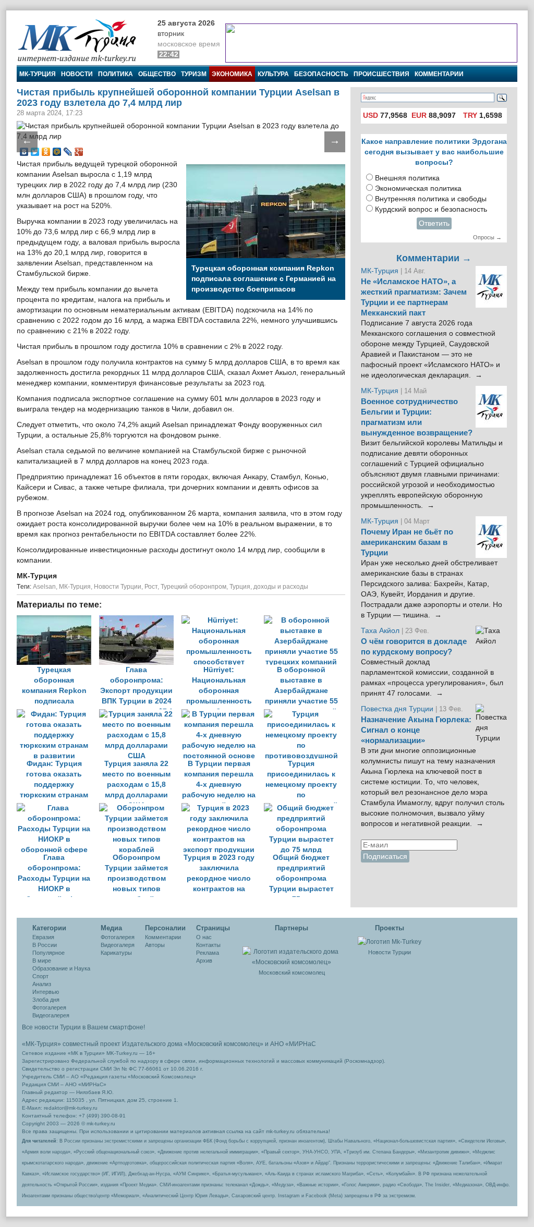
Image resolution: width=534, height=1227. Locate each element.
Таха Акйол (380, 631)
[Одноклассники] (46, 152)
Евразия (43, 937)
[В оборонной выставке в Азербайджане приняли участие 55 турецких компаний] (304, 620)
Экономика (232, 74)
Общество (157, 74)
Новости (77, 74)
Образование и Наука (61, 968)
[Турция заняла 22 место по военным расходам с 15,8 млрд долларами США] (140, 714)
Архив (204, 960)
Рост (150, 586)
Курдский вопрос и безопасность (431, 209)
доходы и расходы (280, 586)
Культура (273, 74)
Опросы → (487, 237)
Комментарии (439, 74)
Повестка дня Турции (398, 709)
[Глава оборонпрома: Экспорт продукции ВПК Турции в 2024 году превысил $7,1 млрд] (140, 620)
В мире (41, 960)
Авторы (155, 945)
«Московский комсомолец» (223, 1044)
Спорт (40, 976)
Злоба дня (45, 1000)
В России (44, 945)
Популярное (48, 953)
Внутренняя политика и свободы (431, 199)
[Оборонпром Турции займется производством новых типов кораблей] (140, 808)
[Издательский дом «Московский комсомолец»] (291, 951)
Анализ (41, 984)
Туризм (194, 74)
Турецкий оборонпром (193, 586)
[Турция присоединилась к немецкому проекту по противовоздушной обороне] (304, 714)
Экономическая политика (418, 188)
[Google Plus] (79, 152)
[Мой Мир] (57, 152)
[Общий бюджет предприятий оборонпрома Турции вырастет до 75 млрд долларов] (304, 808)
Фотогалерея (49, 1007)
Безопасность (321, 74)
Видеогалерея (50, 1015)
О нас (204, 937)
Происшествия (381, 74)
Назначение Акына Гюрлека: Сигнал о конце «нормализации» (416, 730)
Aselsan (44, 586)
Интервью (45, 992)
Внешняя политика (407, 178)
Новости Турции (117, 586)
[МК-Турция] (82, 40)
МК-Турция (37, 74)
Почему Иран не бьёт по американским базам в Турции (407, 542)
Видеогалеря (118, 945)
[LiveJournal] (68, 152)
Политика (115, 74)
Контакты (208, 945)
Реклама (207, 953)
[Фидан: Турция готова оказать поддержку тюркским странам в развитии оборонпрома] (58, 714)
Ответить (434, 223)
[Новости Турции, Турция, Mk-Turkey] (389, 941)
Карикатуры (116, 953)
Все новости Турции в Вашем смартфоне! (83, 1027)
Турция (239, 586)
